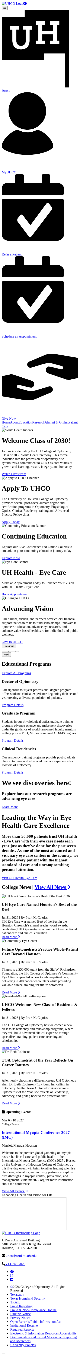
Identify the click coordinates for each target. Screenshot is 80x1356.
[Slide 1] (3, 651)
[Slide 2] (7, 651)
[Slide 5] (17, 651)
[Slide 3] (10, 651)
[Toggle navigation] (5, 8)
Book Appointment (15, 594)
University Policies (23, 1345)
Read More (10, 937)
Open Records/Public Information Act (35, 1321)
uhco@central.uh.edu (20, 1255)
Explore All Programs (16, 673)
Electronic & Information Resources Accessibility (43, 1333)
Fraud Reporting (21, 1306)
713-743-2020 (15, 1264)
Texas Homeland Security (27, 1298)
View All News (51, 887)
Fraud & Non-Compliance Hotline (33, 1310)
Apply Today (11, 522)
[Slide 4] (13, 651)
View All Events (13, 1191)
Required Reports (22, 1329)
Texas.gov (17, 1294)
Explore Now (11, 558)
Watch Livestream (14, 474)
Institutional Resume (24, 1325)
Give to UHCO (12, 642)
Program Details (12, 705)
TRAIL (15, 1302)
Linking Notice (20, 1314)
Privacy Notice (20, 1318)
